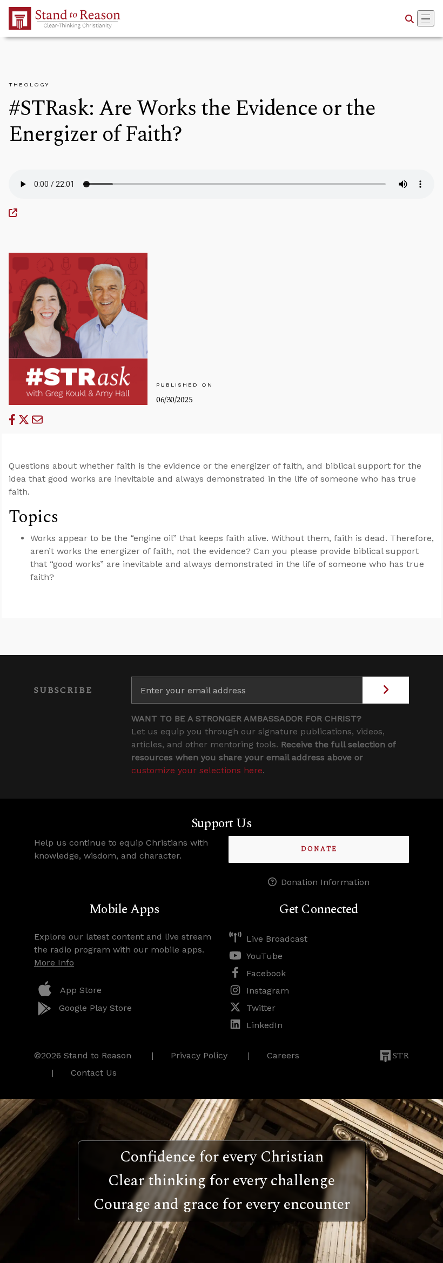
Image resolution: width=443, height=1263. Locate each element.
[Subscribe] (386, 690)
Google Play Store (95, 1008)
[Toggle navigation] (425, 18)
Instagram (267, 990)
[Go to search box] (409, 18)
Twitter (261, 1008)
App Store (81, 990)
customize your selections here (197, 770)
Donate (319, 849)
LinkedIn (264, 1025)
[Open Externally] (13, 213)
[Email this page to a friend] (37, 420)
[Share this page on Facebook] (13, 420)
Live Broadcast (276, 939)
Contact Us (94, 1073)
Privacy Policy (199, 1055)
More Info (54, 962)
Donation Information (325, 882)
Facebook (266, 973)
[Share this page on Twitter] (25, 420)
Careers (283, 1055)
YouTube (264, 956)
